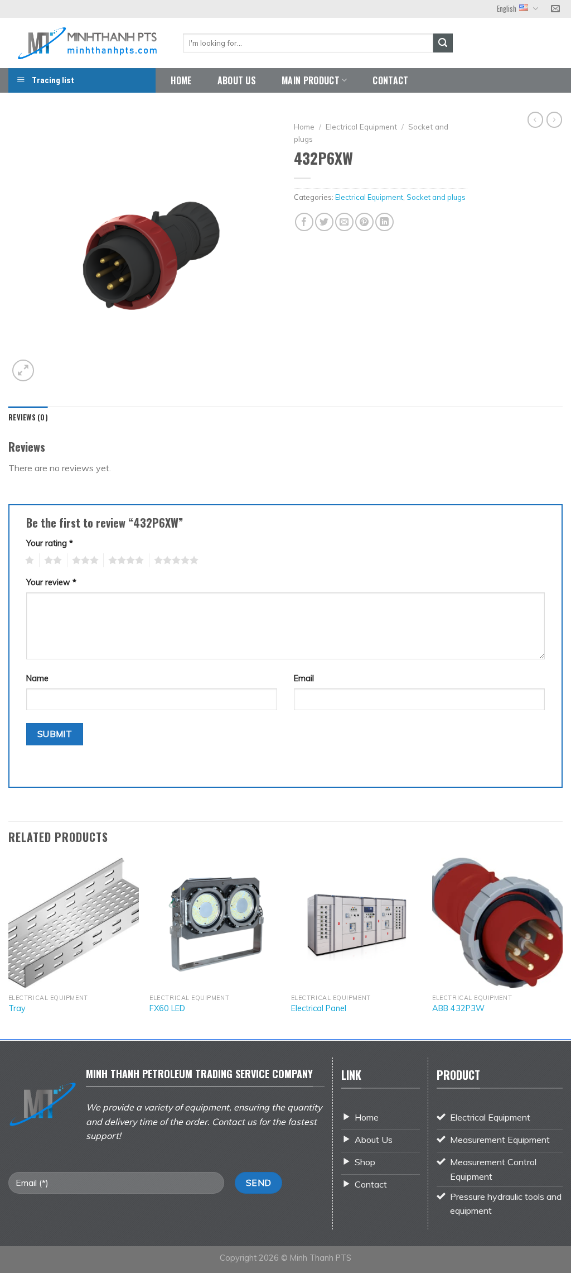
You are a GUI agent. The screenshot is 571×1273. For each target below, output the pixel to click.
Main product (311, 80)
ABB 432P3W (458, 1008)
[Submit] (442, 43)
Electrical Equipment (361, 126)
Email (304, 678)
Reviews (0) (28, 417)
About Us (237, 80)
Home (181, 80)
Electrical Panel (318, 1008)
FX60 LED (167, 1008)
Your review (51, 582)
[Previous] (9, 946)
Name (37, 678)
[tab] (28, 417)
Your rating (49, 543)
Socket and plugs (436, 197)
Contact (390, 80)
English (506, 8)
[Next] (562, 946)
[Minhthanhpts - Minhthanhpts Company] (87, 42)
